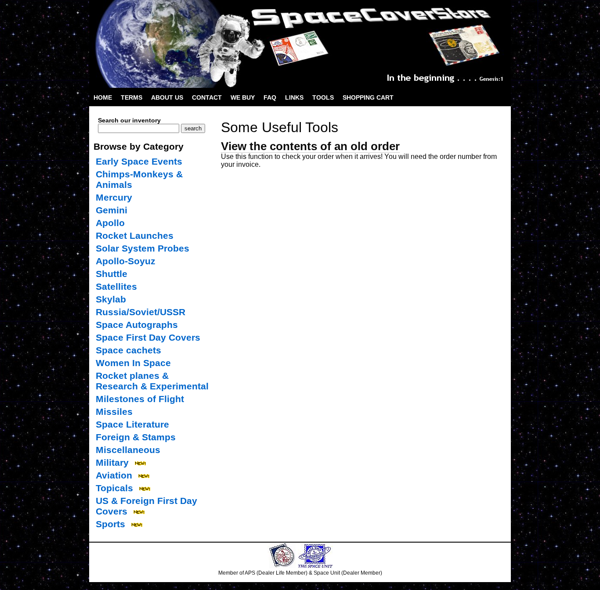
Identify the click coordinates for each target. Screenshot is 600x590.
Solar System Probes (142, 248)
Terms (131, 97)
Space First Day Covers (148, 337)
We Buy (243, 97)
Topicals (114, 488)
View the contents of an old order (310, 146)
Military (112, 462)
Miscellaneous (128, 450)
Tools (323, 97)
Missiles (114, 412)
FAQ (270, 97)
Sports (110, 524)
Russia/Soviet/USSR (140, 312)
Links (294, 97)
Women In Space (133, 363)
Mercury (114, 197)
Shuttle (111, 274)
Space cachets (128, 350)
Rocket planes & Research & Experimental (152, 381)
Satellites (116, 286)
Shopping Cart (368, 97)
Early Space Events (139, 161)
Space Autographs (137, 325)
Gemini (111, 210)
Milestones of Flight (140, 399)
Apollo (110, 223)
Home (103, 97)
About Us (167, 97)
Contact (207, 97)
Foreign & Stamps (136, 437)
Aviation (114, 475)
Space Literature (132, 424)
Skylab (111, 299)
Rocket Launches (134, 235)
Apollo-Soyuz (125, 261)
